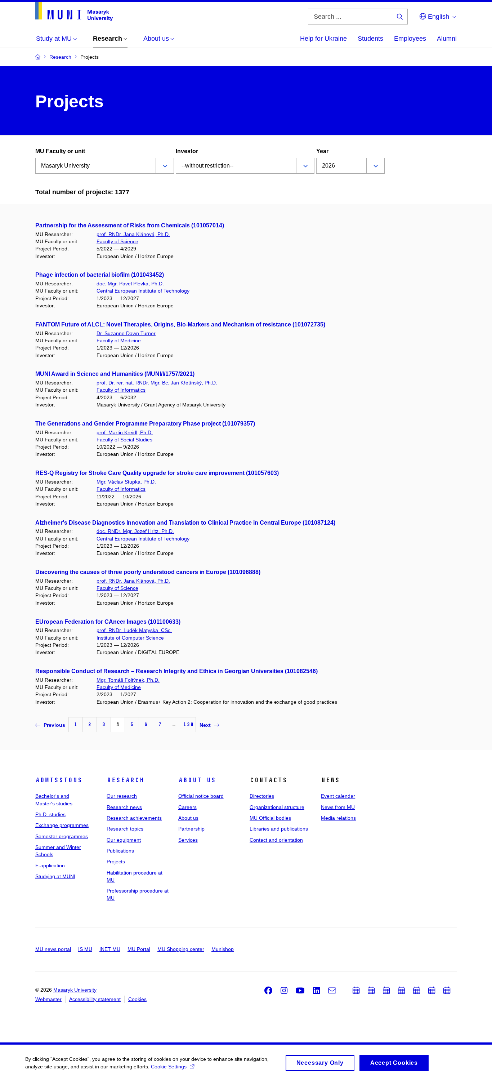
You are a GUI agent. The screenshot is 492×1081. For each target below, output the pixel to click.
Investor (187, 151)
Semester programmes (61, 836)
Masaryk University (75, 990)
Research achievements (134, 818)
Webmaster (48, 999)
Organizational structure (277, 807)
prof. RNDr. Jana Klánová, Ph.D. (133, 234)
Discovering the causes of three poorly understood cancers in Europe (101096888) (147, 572)
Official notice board (201, 796)
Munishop (222, 949)
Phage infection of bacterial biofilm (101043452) (99, 275)
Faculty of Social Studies (124, 439)
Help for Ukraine (323, 38)
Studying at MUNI (55, 876)
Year (322, 151)
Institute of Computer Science (130, 638)
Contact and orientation (276, 840)
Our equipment (124, 840)
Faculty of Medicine (119, 340)
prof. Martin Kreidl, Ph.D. (125, 432)
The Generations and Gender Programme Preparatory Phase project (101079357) (145, 424)
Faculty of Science (117, 241)
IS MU (85, 949)
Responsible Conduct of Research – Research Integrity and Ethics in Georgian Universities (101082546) (176, 671)
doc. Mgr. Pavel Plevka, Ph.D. (130, 283)
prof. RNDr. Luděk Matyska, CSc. (134, 630)
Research (125, 780)
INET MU (109, 949)
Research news (124, 807)
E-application (50, 865)
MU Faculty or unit (60, 151)
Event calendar (338, 796)
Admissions (58, 780)
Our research (122, 796)
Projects (116, 861)
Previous (54, 725)
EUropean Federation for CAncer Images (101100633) (107, 622)
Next (205, 725)
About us (197, 780)
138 (188, 724)
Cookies (137, 999)
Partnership (191, 829)
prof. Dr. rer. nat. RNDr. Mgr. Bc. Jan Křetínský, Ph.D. (157, 383)
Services (188, 840)
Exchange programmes (62, 825)
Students (370, 38)
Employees (410, 38)
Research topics (125, 829)
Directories (262, 796)
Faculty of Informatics (121, 390)
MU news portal (53, 949)
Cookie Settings (169, 1066)
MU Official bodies (270, 818)
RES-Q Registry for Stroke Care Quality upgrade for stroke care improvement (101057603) (157, 473)
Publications (120, 851)
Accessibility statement (95, 999)
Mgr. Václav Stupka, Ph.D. (126, 482)
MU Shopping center (180, 949)
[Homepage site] (74, 11)
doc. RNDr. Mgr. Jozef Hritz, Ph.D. (135, 531)
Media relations (338, 818)
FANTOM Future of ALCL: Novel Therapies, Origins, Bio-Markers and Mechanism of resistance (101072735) (180, 324)
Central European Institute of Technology (143, 291)
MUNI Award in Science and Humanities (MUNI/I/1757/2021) (114, 374)
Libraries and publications (279, 829)
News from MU (338, 807)
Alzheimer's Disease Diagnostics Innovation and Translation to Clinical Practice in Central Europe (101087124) (185, 523)
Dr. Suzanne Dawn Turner (126, 333)
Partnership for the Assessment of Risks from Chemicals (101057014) (129, 225)
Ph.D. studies (50, 814)
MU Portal (139, 949)
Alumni (447, 38)
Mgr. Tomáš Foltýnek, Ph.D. (128, 680)
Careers (187, 807)
